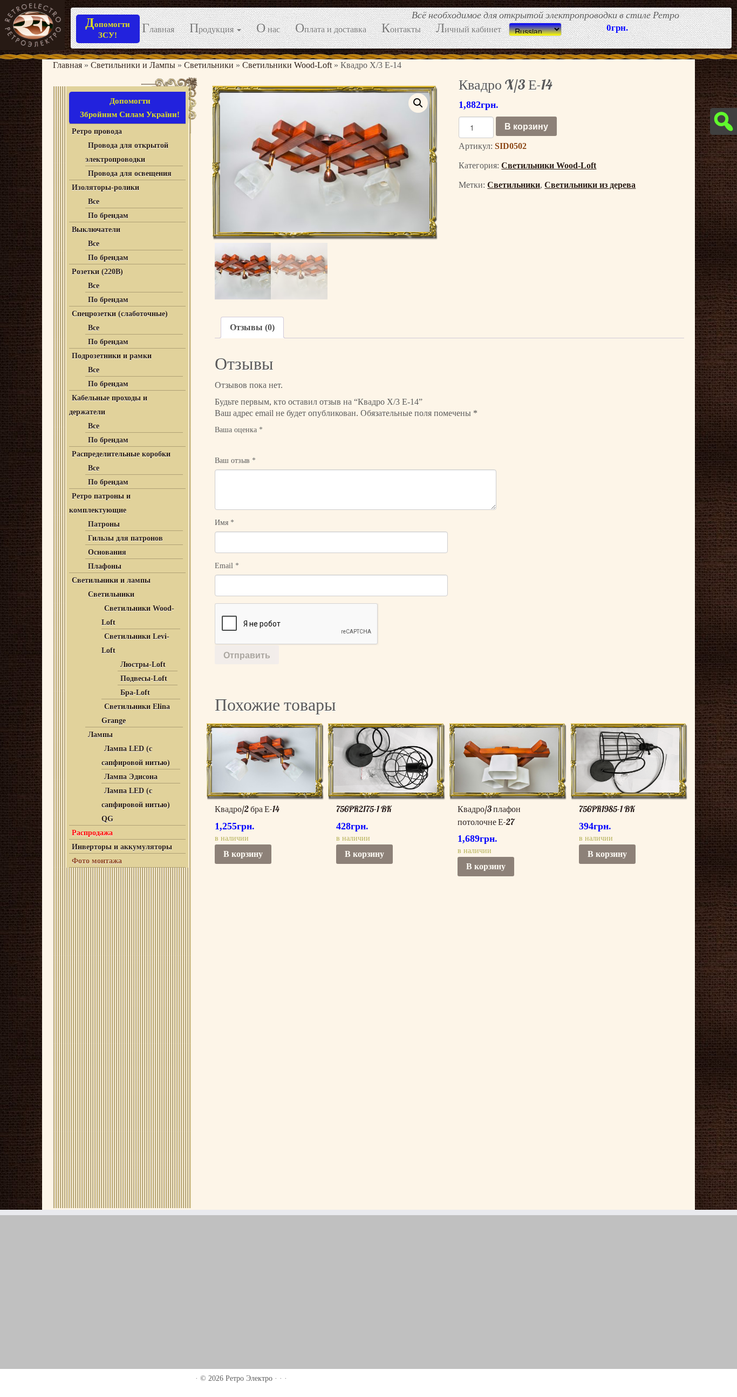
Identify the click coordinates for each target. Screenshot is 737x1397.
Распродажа (92, 833)
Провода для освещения (130, 173)
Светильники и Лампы (133, 65)
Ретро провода (97, 131)
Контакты (401, 29)
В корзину (526, 126)
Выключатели (96, 230)
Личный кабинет (468, 29)
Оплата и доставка (330, 29)
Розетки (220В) (97, 272)
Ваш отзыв (235, 460)
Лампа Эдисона (131, 777)
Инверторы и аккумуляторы (122, 847)
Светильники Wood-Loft (287, 65)
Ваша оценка (239, 430)
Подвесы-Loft (143, 678)
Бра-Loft (135, 693)
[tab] (252, 327)
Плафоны (104, 566)
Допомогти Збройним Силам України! (130, 108)
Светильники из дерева (590, 184)
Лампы (100, 735)
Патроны (104, 524)
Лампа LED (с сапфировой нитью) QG (135, 805)
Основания (107, 552)
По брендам (108, 216)
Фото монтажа (97, 861)
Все (93, 201)
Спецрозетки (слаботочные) (120, 314)
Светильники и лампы (111, 580)
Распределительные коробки (121, 454)
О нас (268, 29)
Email (227, 566)
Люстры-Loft (143, 664)
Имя (224, 523)
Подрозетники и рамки (112, 356)
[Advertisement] (120, 1035)
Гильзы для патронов (125, 538)
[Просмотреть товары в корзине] (710, 15)
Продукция (212, 29)
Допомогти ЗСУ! (107, 27)
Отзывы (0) (252, 327)
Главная (158, 29)
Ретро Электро (249, 1378)
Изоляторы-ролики (105, 187)
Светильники (209, 65)
